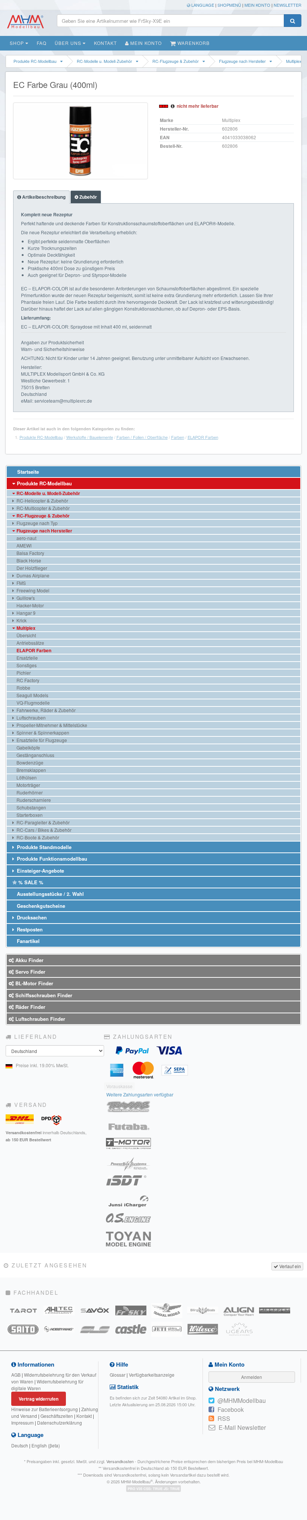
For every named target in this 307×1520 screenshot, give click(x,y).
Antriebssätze (29, 643)
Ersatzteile (26, 657)
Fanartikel (27, 940)
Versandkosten (120, 1461)
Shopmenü (229, 5)
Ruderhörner (29, 792)
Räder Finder (29, 1006)
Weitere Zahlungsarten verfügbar (139, 1094)
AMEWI (23, 545)
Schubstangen (30, 807)
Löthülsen (26, 777)
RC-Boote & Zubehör (37, 837)
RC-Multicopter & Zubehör (42, 508)
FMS (20, 583)
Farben (177, 437)
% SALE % (30, 882)
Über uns (69, 43)
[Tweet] (211, 1400)
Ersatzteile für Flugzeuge (41, 740)
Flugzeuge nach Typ (36, 523)
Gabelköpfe (27, 747)
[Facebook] (211, 1409)
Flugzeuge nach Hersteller (242, 61)
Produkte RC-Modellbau (35, 61)
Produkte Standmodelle (43, 847)
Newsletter (287, 5)
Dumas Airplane (32, 575)
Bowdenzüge (29, 762)
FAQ (41, 43)
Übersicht (25, 635)
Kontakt (105, 43)
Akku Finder (28, 960)
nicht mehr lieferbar (198, 106)
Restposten (29, 929)
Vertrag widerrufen (38, 1398)
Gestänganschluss (34, 755)
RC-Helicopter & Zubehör (41, 500)
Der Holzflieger (31, 568)
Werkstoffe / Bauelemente (89, 437)
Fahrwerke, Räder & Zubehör (45, 710)
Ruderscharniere (33, 800)
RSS (224, 1418)
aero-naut (25, 538)
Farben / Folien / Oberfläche (142, 437)
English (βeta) (45, 1445)
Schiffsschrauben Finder (43, 995)
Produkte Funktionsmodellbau (51, 858)
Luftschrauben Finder (39, 1018)
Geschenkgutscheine (40, 905)
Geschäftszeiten (56, 1416)
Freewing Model (32, 590)
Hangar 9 (25, 613)
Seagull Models (31, 695)
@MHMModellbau (242, 1400)
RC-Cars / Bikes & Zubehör (43, 830)
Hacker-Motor (29, 605)
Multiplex (25, 628)
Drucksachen (31, 917)
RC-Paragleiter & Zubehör (42, 822)
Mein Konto (257, 5)
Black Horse (28, 560)
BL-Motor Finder (33, 983)
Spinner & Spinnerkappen (42, 732)
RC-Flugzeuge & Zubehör (175, 61)
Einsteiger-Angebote (39, 870)
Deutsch (19, 1445)
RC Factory (27, 680)
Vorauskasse (119, 1086)
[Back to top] (300, 1367)
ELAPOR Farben (203, 437)
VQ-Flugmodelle (32, 702)
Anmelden (251, 1377)
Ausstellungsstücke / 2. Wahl (49, 893)
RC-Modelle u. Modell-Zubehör (104, 61)
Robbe (22, 687)
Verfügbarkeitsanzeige (151, 1374)
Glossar (117, 1374)
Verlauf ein (289, 1266)
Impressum (22, 1422)
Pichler (23, 672)
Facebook (231, 1409)
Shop (17, 43)
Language (202, 5)
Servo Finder (29, 971)
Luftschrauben (30, 717)
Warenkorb (193, 43)
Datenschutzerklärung (59, 1422)
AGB (16, 1374)
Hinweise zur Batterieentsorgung (44, 1409)
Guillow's (25, 598)
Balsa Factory (29, 553)
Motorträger (27, 785)
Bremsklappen (30, 770)
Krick (21, 620)
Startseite (27, 471)
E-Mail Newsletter (242, 1427)
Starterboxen (29, 815)
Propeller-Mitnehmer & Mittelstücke (51, 725)
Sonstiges (26, 665)
